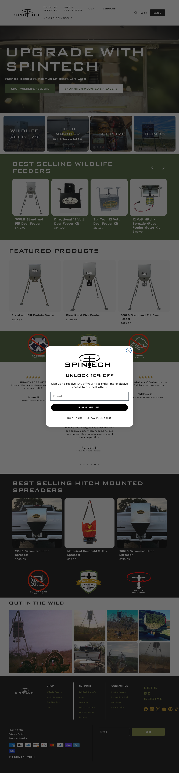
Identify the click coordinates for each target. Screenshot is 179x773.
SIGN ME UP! (89, 407)
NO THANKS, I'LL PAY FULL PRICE (89, 418)
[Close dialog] (128, 350)
